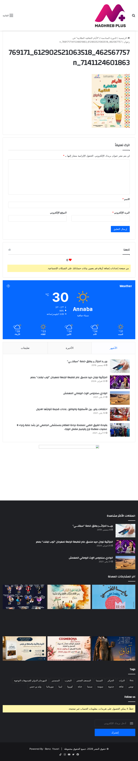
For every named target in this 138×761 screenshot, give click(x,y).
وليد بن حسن (35, 686)
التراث (122, 680)
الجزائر (111, 680)
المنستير (56, 680)
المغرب (68, 680)
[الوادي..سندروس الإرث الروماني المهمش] (120, 398)
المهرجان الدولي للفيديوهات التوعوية (30, 680)
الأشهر (113, 348)
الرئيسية (123, 38)
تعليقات (25, 348)
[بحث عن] (133, 17)
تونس (130, 686)
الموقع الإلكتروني (58, 212)
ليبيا (60, 686)
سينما (89, 686)
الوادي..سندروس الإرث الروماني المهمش (85, 393)
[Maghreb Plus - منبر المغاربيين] (110, 15)
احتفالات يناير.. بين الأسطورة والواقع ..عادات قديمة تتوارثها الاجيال (71, 409)
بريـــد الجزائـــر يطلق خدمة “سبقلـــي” (87, 361)
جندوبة (111, 686)
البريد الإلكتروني (121, 212)
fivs (131, 680)
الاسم (126, 199)
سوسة (100, 686)
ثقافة (121, 686)
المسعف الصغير (84, 680)
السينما (99, 680)
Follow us (130, 697)
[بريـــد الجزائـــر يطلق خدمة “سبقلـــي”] (120, 366)
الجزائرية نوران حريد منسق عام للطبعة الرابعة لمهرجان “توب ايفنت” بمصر (68, 377)
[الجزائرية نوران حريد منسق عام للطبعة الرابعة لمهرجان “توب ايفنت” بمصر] (120, 382)
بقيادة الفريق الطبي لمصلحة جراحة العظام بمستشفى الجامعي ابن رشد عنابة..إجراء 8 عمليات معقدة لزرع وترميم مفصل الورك (62, 427)
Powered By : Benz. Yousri (44, 748)
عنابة (80, 686)
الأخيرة (69, 348)
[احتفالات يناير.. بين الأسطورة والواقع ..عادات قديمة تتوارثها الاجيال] (120, 414)
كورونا (70, 686)
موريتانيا (50, 686)
